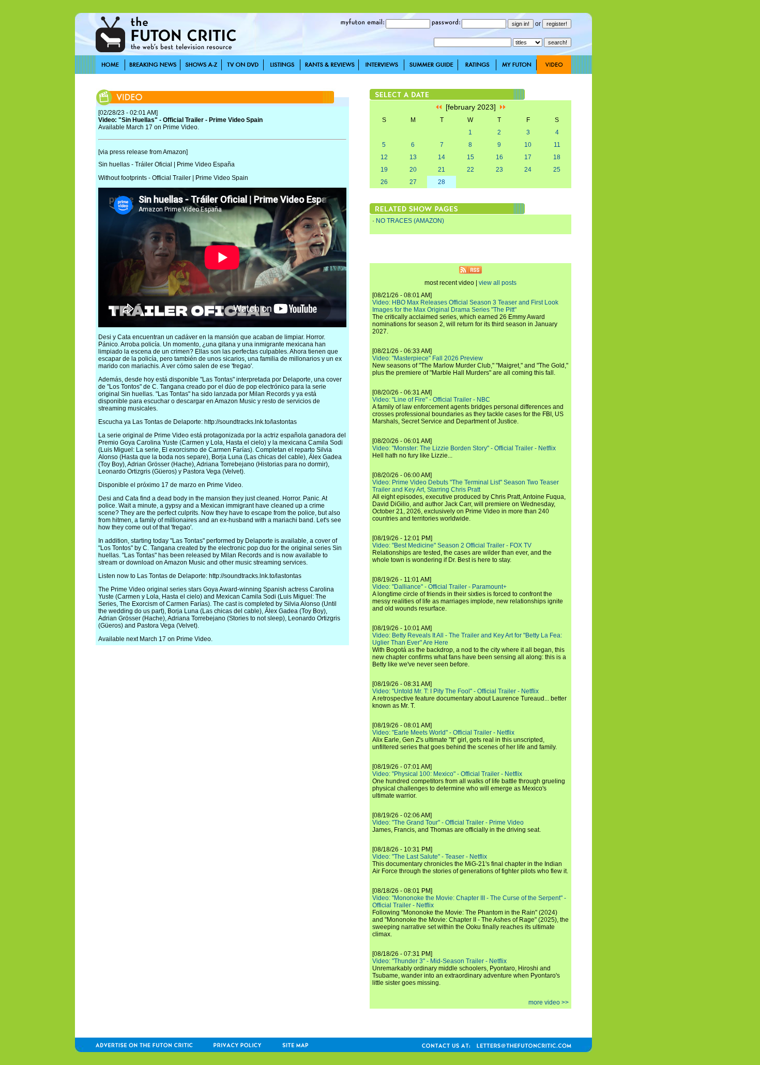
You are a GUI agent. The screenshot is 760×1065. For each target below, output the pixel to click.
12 (384, 157)
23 (499, 169)
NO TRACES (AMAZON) (410, 220)
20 (413, 169)
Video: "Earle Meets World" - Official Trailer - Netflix (443, 732)
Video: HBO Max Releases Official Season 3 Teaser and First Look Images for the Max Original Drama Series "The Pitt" (465, 306)
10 (527, 144)
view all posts (497, 282)
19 (384, 169)
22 (470, 169)
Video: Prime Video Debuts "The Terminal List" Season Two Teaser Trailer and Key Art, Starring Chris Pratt (465, 486)
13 (413, 157)
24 (527, 169)
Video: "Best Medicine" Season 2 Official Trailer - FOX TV (451, 545)
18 (556, 157)
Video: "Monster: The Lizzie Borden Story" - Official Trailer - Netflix (464, 448)
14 (441, 157)
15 (470, 157)
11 (557, 144)
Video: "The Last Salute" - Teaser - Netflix (429, 856)
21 (441, 169)
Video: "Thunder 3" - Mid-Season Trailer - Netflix (439, 961)
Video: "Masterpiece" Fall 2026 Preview (427, 358)
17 (527, 157)
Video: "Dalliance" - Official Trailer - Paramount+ (439, 586)
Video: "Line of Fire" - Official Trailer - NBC (431, 399)
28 (441, 182)
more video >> (548, 1002)
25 (556, 169)
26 (384, 182)
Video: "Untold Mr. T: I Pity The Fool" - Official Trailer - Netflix (455, 691)
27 (413, 182)
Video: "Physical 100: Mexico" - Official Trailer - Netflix (447, 774)
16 (499, 157)
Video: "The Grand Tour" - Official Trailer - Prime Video (448, 822)
